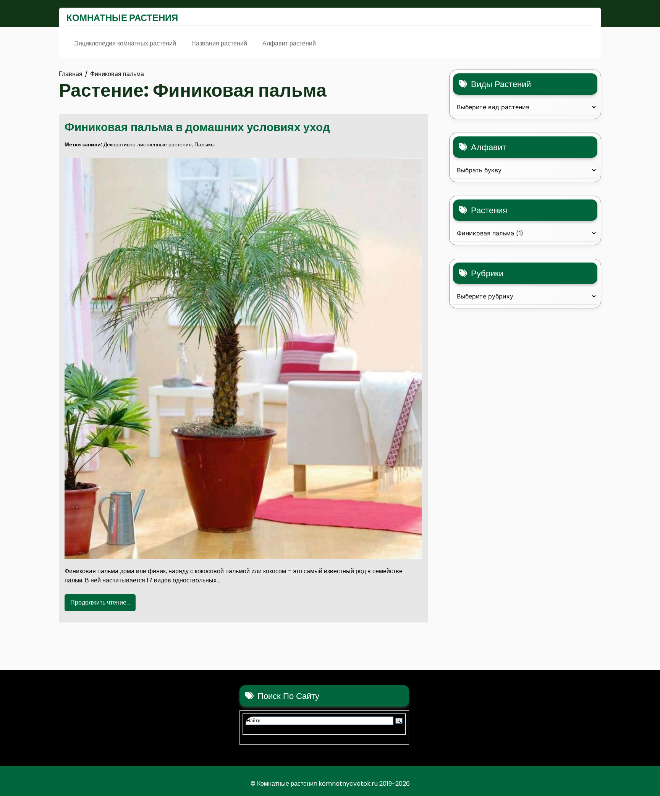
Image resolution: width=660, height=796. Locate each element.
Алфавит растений (289, 43)
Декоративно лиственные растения (148, 144)
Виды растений (501, 84)
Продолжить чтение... (100, 602)
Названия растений (219, 43)
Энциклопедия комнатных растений (125, 43)
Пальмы (204, 144)
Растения (489, 210)
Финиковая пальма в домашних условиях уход (197, 127)
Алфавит (488, 147)
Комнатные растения (122, 17)
